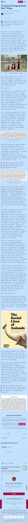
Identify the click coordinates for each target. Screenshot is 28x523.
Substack (8, 520)
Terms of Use (20, 501)
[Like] (2, 17)
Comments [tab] (4, 447)
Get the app (20, 517)
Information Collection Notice (16, 503)
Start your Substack (10, 517)
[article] (14, 471)
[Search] (25, 463)
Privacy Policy (14, 504)
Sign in (25, 1)
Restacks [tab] (10, 447)
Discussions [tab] (11, 463)
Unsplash (21, 73)
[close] (24, 477)
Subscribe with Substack (15, 498)
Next (24, 438)
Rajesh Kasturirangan (9, 13)
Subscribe (20, 1)
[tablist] (6, 447)
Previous (5, 438)
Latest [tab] (6, 463)
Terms (20, 512)
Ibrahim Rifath (13, 73)
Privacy (16, 512)
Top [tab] (2, 463)
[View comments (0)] (5, 17)
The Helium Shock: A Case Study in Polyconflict (10, 467)
